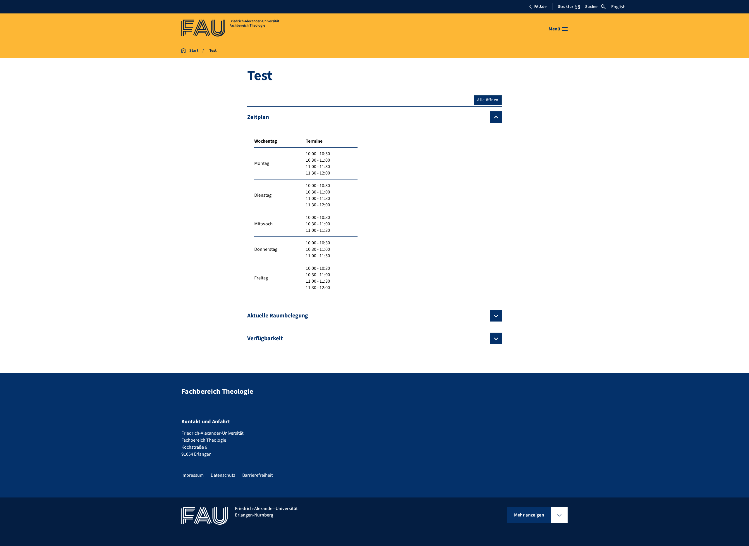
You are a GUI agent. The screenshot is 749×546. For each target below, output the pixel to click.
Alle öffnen (488, 100)
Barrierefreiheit (257, 475)
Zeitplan (258, 117)
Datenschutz (223, 475)
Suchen (592, 7)
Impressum (192, 475)
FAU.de (540, 7)
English (618, 7)
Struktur (565, 7)
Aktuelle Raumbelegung (277, 316)
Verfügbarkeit (265, 338)
